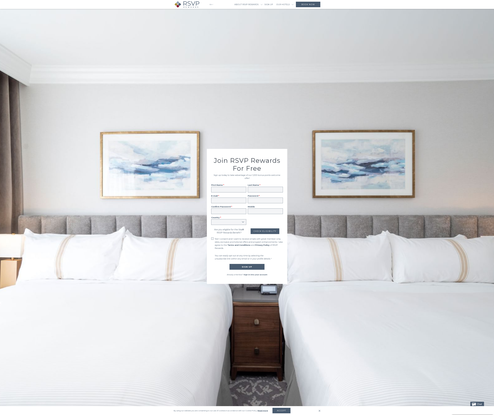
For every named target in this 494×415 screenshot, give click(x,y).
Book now (308, 4)
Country (216, 217)
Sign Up (247, 267)
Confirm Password (221, 206)
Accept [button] (281, 410)
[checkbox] (212, 238)
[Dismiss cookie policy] (319, 410)
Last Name (254, 185)
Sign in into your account (255, 275)
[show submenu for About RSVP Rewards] (261, 4)
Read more (263, 411)
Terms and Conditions (238, 245)
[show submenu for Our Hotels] (292, 4)
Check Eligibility (265, 231)
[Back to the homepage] (190, 4)
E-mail (215, 196)
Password (254, 196)
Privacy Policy (262, 245)
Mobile (251, 206)
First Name (217, 185)
